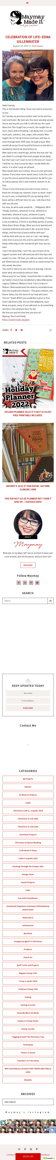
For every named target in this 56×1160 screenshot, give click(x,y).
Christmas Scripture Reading (28, 842)
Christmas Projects (28, 834)
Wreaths (28, 1080)
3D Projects (28, 779)
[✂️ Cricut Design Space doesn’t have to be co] (3, 1122)
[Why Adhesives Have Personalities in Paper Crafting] (52, 1122)
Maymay (28, 545)
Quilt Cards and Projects (28, 965)
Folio (28, 890)
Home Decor (28, 917)
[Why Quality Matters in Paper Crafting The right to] (10, 1129)
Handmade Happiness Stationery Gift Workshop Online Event (28, 908)
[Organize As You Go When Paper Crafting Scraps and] (24, 1122)
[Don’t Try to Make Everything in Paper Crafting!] (38, 1129)
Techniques (37, 46)
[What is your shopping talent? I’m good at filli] (31, 1122)
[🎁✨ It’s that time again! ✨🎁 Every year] (10, 1122)
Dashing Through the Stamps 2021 (28, 866)
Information (27, 925)
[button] (28, 3)
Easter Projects (28, 882)
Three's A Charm (28, 1052)
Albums (28, 787)
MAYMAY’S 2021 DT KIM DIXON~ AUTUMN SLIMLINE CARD (28, 487)
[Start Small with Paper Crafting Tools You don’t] (24, 1129)
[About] (28, 523)
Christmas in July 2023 (28, 818)
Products (28, 949)
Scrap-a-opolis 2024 (28, 981)
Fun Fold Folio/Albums (28, 898)
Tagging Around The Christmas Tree (28, 1037)
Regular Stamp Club (28, 973)
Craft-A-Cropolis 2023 (28, 858)
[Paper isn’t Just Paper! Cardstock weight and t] (31, 1129)
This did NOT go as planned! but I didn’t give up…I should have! (28, 500)
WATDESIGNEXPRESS (41, 1155)
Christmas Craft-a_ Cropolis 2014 (28, 810)
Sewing (28, 997)
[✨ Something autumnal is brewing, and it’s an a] (45, 1122)
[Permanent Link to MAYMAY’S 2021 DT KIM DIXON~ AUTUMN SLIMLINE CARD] (28, 452)
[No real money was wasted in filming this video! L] (17, 1129)
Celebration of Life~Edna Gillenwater (28, 39)
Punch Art (28, 957)
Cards (28, 803)
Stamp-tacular (28, 1029)
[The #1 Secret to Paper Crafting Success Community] (17, 1122)
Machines (28, 933)
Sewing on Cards (28, 1005)
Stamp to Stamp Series (28, 1021)
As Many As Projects (28, 795)
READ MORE (30, 566)
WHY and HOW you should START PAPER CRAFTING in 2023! (28, 1070)
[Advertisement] (28, 639)
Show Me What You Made (28, 1013)
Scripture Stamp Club (28, 989)
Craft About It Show (28, 850)
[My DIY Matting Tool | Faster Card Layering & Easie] (45, 1129)
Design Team (28, 874)
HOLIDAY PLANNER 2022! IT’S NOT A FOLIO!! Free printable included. (28, 413)
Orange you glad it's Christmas (28, 941)
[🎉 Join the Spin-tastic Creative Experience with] (52, 1129)
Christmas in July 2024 (28, 826)
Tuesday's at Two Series (28, 1060)
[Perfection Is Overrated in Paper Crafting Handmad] (38, 1122)
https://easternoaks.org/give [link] (16, 319)
